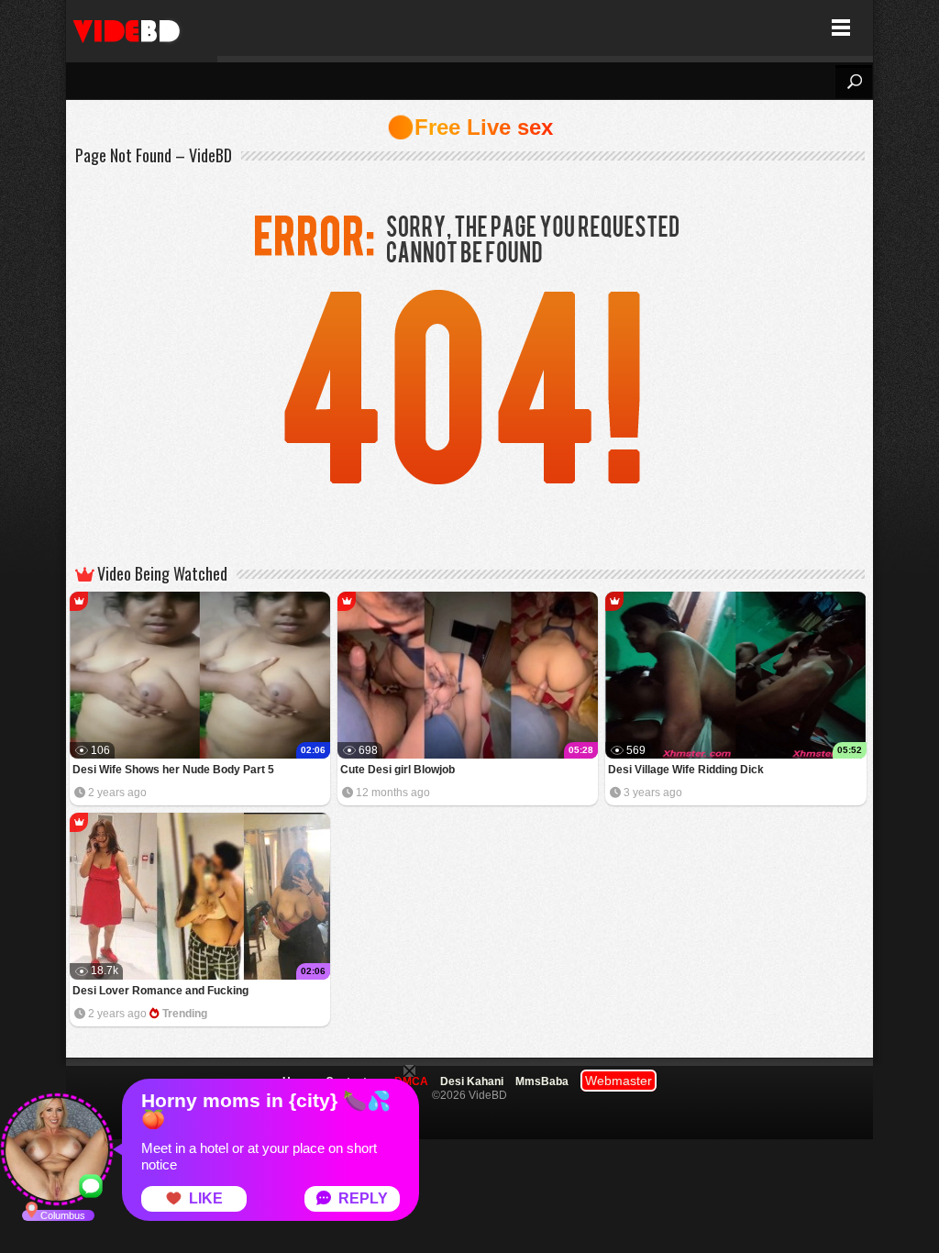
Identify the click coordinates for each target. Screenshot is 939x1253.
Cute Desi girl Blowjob (397, 769)
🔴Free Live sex (470, 127)
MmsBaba (542, 1081)
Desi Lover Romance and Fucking (160, 990)
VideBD (141, 28)
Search (853, 81)
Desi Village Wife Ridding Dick (686, 769)
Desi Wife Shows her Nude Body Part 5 (173, 769)
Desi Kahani (471, 1081)
